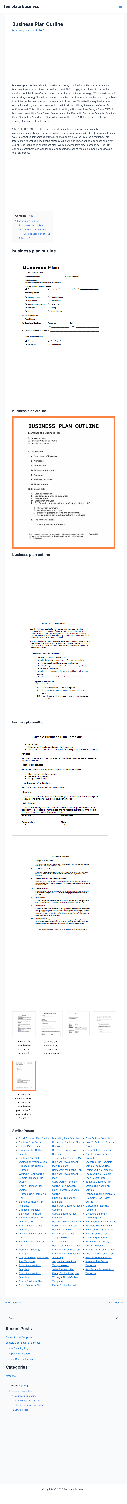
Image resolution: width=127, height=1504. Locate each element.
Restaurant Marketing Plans (100, 1221)
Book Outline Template (64, 1225)
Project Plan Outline (30, 1146)
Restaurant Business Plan (66, 1245)
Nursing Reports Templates (21, 1359)
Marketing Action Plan (97, 1237)
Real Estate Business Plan (66, 1221)
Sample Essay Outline (97, 1165)
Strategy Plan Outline (30, 1142)
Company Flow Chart (18, 1353)
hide (31, 216)
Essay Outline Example (98, 1173)
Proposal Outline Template (100, 1193)
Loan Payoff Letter (95, 1177)
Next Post (116, 1302)
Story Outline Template (65, 1181)
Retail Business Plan (96, 1233)
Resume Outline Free (63, 1229)
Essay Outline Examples (65, 1273)
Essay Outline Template (98, 1150)
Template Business (21, 6)
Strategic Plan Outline (31, 1158)
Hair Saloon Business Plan (100, 1249)
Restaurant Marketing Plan (67, 1169)
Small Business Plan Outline (34, 1138)
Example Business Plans (99, 1225)
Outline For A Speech (64, 1185)
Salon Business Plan (30, 1285)
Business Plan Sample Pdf (99, 1229)
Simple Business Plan (30, 1281)
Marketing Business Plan (66, 1249)
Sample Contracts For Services (23, 1342)
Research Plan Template (98, 1162)
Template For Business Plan (67, 1158)
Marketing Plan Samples (65, 1138)
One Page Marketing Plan (99, 1253)
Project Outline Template (99, 1169)
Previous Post (14, 1302)
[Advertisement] (40, 58)
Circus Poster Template (19, 1337)
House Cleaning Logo (18, 1348)
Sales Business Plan (63, 1269)
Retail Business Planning (99, 1257)
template (11, 1375)
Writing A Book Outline (31, 1173)
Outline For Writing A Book (33, 1162)
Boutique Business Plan (98, 1181)
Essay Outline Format (64, 1285)
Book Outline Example (97, 1138)
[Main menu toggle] (120, 6)
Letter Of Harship (61, 1241)
